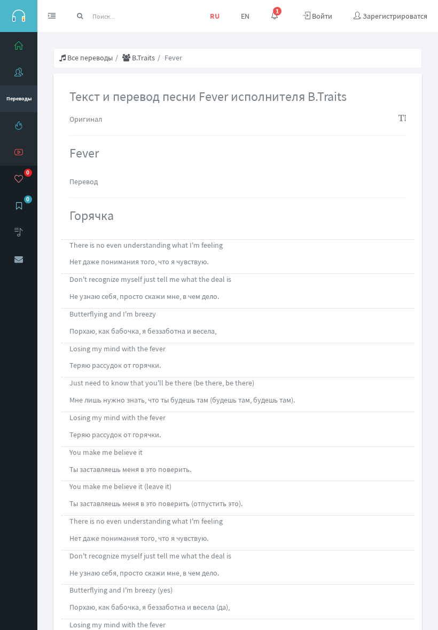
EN (245, 16)
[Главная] (18, 45)
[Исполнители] (18, 72)
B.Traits (142, 57)
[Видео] (18, 152)
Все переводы (89, 57)
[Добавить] (18, 232)
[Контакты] (18, 259)
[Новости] (18, 125)
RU (215, 16)
